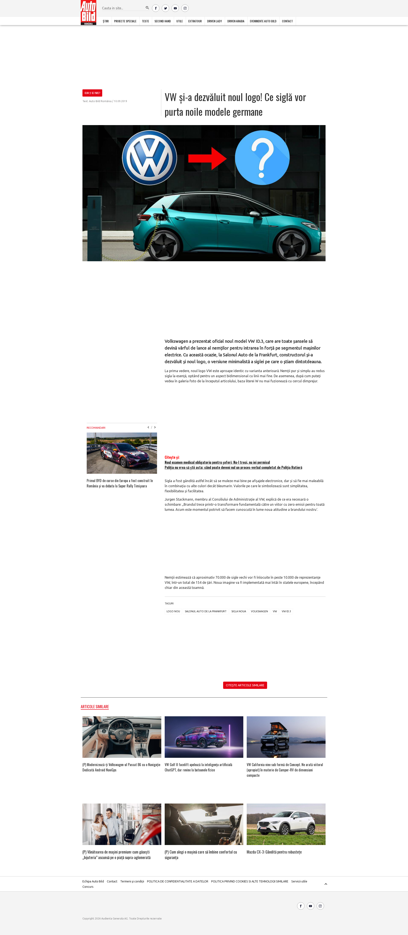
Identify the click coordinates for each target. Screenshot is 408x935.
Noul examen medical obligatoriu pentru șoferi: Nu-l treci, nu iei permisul (217, 462)
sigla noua (238, 611)
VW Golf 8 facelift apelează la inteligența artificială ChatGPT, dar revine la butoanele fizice (198, 767)
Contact (287, 21)
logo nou (173, 611)
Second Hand (162, 21)
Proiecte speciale (125, 21)
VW (275, 611)
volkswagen (259, 611)
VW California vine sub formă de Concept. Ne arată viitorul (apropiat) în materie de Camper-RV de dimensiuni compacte (285, 770)
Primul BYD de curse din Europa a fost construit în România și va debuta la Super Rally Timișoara (120, 483)
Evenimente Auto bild (263, 21)
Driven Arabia (235, 21)
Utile (179, 21)
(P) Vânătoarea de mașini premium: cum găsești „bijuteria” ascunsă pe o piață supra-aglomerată (116, 854)
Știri (106, 21)
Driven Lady (214, 21)
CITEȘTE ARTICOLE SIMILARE (245, 685)
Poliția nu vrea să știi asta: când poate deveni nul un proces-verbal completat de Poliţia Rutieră (233, 467)
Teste (145, 21)
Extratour (195, 21)
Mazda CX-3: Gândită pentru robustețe (274, 852)
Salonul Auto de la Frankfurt (206, 611)
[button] (147, 7)
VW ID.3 (286, 611)
